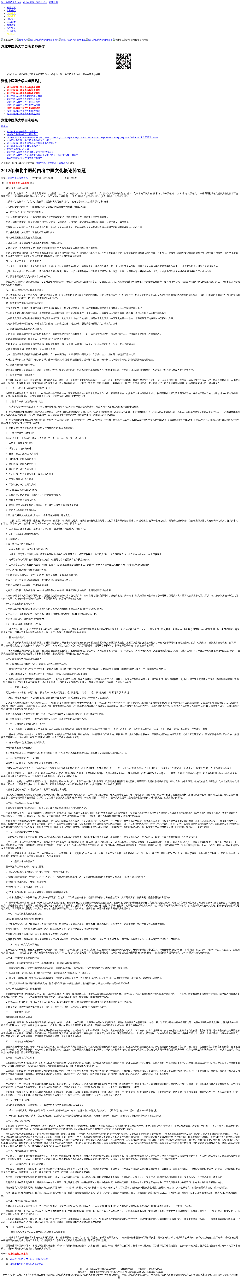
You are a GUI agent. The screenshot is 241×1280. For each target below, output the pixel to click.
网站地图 (53, 2)
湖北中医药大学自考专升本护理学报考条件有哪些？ (32, 143)
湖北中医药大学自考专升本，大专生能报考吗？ (30, 152)
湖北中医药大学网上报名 (35, 2)
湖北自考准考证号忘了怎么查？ (22, 131)
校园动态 (11, 22)
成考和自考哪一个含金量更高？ (22, 134)
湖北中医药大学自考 (11, 2)
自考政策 (11, 25)
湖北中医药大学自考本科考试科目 (23, 105)
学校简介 (11, 10)
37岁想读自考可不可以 (18, 149)
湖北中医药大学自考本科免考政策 (23, 110)
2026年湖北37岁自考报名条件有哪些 (24, 158)
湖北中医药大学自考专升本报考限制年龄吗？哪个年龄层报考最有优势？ (42, 155)
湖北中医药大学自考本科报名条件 (23, 99)
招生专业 (11, 19)
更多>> (4, 126)
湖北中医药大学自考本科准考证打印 (24, 96)
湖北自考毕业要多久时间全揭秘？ (23, 146)
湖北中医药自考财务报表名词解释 (27, 1264)
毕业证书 (11, 31)
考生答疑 (11, 28)
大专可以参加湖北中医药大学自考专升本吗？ (29, 140)
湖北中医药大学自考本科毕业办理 (23, 113)
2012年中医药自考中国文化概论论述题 (29, 1259)
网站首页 (11, 7)
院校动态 (63, 163)
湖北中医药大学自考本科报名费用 (23, 102)
